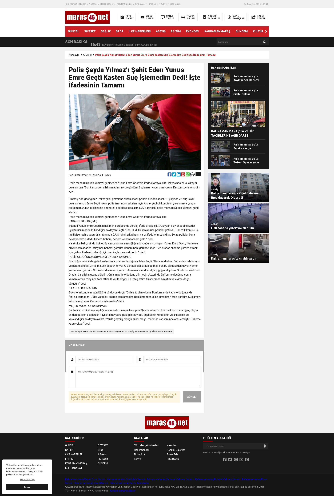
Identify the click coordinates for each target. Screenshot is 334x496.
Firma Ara (140, 4)
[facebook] (170, 175)
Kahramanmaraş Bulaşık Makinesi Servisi (217, 479)
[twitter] (174, 175)
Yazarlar (93, 4)
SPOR (119, 31)
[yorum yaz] (192, 175)
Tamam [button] (27, 487)
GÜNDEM (242, 31)
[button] (266, 31)
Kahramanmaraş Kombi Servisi (91, 483)
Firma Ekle (153, 4)
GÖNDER (192, 397)
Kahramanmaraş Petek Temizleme (129, 483)
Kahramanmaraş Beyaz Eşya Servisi (85, 479)
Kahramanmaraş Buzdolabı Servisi (126, 479)
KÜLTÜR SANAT (263, 31)
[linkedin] (179, 175)
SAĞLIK (106, 31)
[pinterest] (183, 175)
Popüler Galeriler (124, 4)
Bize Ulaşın (175, 4)
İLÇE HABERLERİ (140, 31)
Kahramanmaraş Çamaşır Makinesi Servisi (170, 479)
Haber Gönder (106, 4)
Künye (164, 4)
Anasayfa (74, 55)
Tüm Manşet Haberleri (75, 4)
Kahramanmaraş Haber (123, 490)
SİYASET (90, 31)
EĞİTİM (176, 31)
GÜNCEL (73, 31)
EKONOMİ (192, 31)
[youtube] (241, 459)
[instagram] (236, 459)
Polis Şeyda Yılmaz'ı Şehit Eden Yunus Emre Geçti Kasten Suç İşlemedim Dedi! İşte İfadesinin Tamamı (121, 331)
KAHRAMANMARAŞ (217, 31)
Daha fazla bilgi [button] (27, 479)
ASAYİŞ (161, 31)
